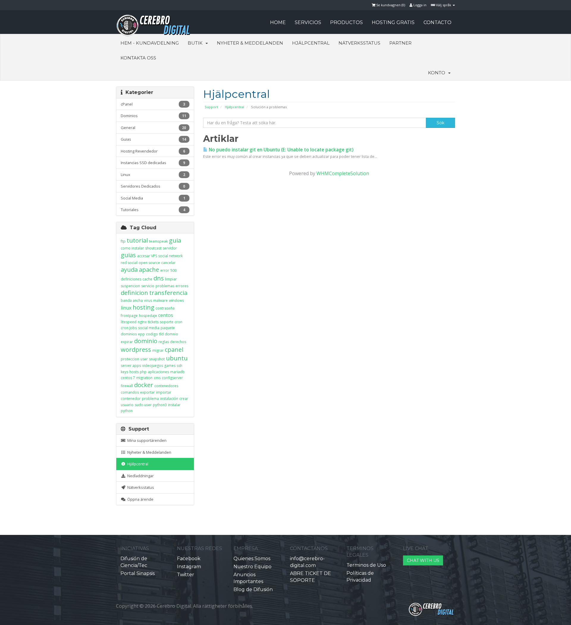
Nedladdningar (140, 475)
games (169, 365)
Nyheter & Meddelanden (250, 43)
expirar (127, 341)
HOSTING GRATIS (393, 22)
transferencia (168, 293)
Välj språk (443, 5)
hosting (143, 307)
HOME (278, 22)
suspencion (130, 285)
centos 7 (128, 377)
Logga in (419, 5)
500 (173, 270)
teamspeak (158, 241)
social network (170, 255)
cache (147, 279)
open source (149, 262)
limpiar (171, 279)
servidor (170, 248)
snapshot (157, 359)
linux (126, 307)
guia (175, 240)
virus (148, 300)
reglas (164, 341)
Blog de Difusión (253, 589)
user (144, 359)
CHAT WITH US (423, 560)
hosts (134, 371)
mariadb (177, 371)
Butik (196, 43)
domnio (171, 334)
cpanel (174, 350)
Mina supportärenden (146, 440)
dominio (145, 341)
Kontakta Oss (138, 58)
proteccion (130, 359)
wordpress (136, 350)
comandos (130, 392)
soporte (166, 321)
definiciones (131, 279)
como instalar (132, 248)
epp (141, 334)
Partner (400, 43)
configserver (172, 377)
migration (144, 377)
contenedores (166, 385)
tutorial (137, 240)
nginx (142, 321)
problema (150, 398)
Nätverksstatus (359, 43)
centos (165, 315)
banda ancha (132, 300)
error (164, 270)
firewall (127, 385)
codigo (152, 334)
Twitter (185, 574)
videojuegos (152, 365)
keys (124, 371)
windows (176, 300)
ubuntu (177, 358)
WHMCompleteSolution (342, 173)
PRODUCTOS (346, 22)
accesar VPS (147, 255)
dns (158, 278)
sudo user (143, 404)
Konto (438, 73)
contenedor (131, 398)
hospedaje (148, 315)
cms (157, 377)
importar (163, 392)
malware (160, 300)
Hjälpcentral (311, 43)
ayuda (129, 270)
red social (129, 262)
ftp (123, 241)
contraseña (165, 308)
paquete (168, 327)
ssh (179, 365)
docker (143, 385)
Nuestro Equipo (252, 566)
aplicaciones (158, 371)
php (143, 371)
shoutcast (153, 248)
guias (128, 255)
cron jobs (129, 327)
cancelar (168, 262)
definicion (134, 293)
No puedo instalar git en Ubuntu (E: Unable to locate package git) (280, 150)
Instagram (189, 566)
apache (149, 270)
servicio (147, 285)
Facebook (188, 558)
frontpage (129, 315)
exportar (147, 392)
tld (161, 334)
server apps (131, 365)
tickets (153, 321)
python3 (160, 404)
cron (178, 321)
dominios (129, 334)
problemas (165, 285)
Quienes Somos (251, 558)
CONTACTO (437, 22)
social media (148, 327)
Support (211, 107)
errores (181, 285)
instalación (169, 398)
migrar (158, 350)
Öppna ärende (139, 499)
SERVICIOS (308, 22)
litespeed (129, 321)
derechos (178, 341)
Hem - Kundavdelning (149, 43)
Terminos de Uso (366, 565)
